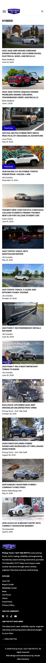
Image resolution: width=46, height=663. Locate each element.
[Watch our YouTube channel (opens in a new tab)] (15, 616)
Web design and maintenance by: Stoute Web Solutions (23, 657)
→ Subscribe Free (9, 638)
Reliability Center (9, 587)
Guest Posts (7, 601)
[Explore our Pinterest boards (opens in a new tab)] (11, 616)
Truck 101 (6, 581)
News (4, 591)
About (4, 598)
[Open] (4, 11)
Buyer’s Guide (8, 584)
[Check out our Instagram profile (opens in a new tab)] (7, 616)
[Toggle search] (42, 11)
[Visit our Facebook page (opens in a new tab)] (3, 616)
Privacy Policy (8, 605)
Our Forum (6, 594)
